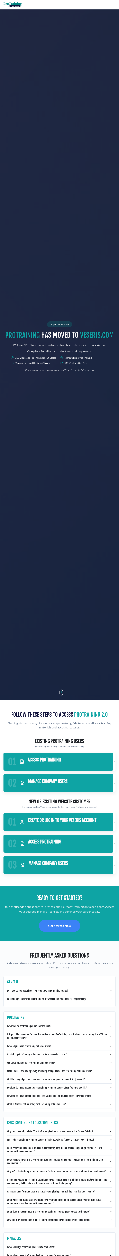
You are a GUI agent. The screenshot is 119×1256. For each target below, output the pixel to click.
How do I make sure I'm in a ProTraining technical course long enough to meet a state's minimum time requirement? (55, 1161)
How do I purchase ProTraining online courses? (29, 1046)
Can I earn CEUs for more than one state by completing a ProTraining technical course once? (51, 1191)
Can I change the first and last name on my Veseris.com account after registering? (46, 999)
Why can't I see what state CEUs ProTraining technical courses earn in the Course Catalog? (50, 1131)
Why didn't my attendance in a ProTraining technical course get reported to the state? (48, 1219)
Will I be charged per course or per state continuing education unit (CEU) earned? (46, 1079)
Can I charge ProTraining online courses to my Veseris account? (37, 1054)
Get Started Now (59, 925)
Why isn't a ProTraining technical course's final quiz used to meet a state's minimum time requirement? (56, 1171)
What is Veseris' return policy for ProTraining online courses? (36, 1104)
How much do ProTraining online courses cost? (29, 1026)
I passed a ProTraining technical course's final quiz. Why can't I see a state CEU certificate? (50, 1139)
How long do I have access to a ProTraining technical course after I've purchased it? (47, 1087)
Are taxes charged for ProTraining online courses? (31, 1062)
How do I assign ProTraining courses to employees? (31, 1247)
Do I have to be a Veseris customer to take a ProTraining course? (37, 990)
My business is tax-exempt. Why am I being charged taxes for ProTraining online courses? (49, 1071)
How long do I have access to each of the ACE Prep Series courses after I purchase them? (49, 1095)
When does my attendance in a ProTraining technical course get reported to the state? (48, 1211)
